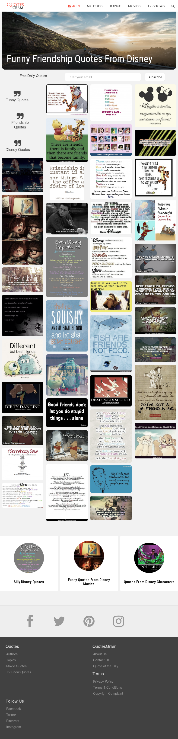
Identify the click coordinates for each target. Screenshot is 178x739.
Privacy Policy (103, 681)
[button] (173, 6)
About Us (100, 654)
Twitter (11, 714)
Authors (94, 5)
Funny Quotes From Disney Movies (89, 582)
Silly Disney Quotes (29, 582)
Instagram (13, 726)
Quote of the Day (105, 666)
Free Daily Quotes (33, 75)
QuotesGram (15, 6)
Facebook (13, 708)
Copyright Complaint (108, 693)
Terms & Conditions (107, 687)
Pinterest (12, 720)
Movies (134, 5)
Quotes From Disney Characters (149, 582)
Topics (115, 5)
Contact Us (101, 660)
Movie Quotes (16, 666)
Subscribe (155, 77)
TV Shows (156, 5)
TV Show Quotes (18, 672)
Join (75, 5)
